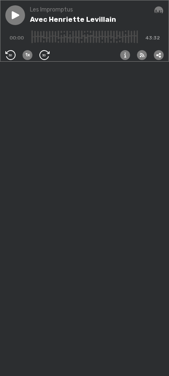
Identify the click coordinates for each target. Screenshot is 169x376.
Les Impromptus (51, 9)
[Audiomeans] (159, 10)
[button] (15, 15)
